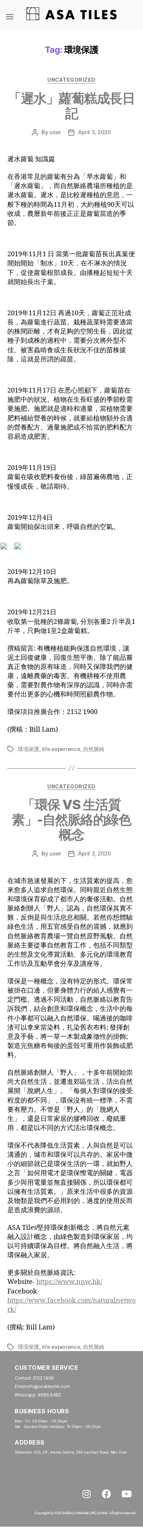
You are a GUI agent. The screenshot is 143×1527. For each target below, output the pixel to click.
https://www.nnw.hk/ (69, 1282)
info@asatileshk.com (48, 1386)
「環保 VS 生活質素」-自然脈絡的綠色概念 (71, 819)
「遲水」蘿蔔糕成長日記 (71, 105)
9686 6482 (49, 1395)
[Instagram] (86, 1493)
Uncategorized (71, 80)
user (55, 132)
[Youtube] (126, 1493)
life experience (61, 749)
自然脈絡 (93, 749)
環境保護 (28, 749)
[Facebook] (106, 1493)
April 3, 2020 (94, 132)
